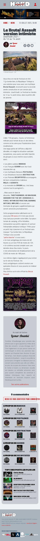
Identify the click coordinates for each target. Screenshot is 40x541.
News (13, 23)
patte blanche (9, 237)
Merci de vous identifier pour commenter (21, 399)
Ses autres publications (20, 384)
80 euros (14, 215)
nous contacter (6, 525)
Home (5, 23)
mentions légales (32, 523)
